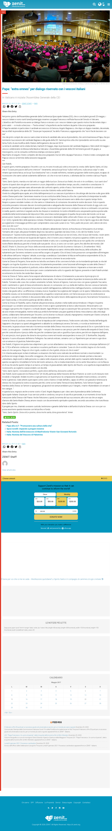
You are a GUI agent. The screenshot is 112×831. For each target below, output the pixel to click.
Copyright (77, 803)
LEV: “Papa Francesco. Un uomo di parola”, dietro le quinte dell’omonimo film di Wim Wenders (36, 735)
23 (26, 703)
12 (71, 695)
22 (12, 703)
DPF (32, 803)
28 (100, 703)
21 (100, 699)
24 (41, 703)
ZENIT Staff (27, 103)
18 (56, 699)
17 (41, 699)
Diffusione (39, 803)
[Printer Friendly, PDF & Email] (10, 417)
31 (41, 707)
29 (12, 707)
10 (41, 695)
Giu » (10, 712)
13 (85, 695)
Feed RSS (57, 722)
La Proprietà (49, 803)
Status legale (67, 803)
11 (56, 695)
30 (26, 707)
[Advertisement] (56, 561)
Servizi (57, 803)
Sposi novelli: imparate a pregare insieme (25, 429)
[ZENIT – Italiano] (31, 4)
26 (71, 703)
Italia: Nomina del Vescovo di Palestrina (25, 435)
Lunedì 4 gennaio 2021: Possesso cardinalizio (20, 743)
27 (85, 703)
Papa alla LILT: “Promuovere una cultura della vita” (29, 426)
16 (26, 699)
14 (100, 695)
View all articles (9, 470)
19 (71, 699)
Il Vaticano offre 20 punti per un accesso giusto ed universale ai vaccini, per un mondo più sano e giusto (39, 727)
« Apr (6, 712)
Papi (3, 12)
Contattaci (86, 803)
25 (56, 703)
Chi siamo (25, 803)
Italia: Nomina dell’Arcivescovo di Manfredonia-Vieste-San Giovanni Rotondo (42, 432)
